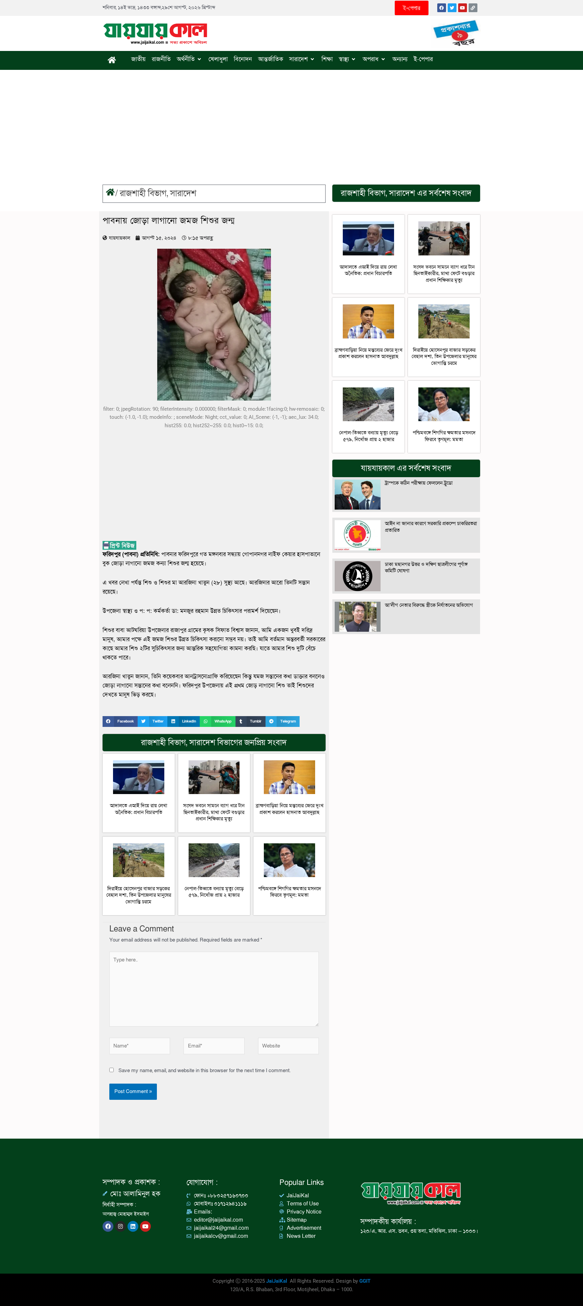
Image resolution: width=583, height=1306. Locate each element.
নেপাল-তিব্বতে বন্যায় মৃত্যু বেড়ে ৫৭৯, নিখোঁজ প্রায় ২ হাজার (214, 892)
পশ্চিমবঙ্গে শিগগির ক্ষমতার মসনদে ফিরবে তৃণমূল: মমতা (289, 892)
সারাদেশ (183, 193)
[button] (120, 721)
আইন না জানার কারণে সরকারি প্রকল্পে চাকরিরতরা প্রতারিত (431, 527)
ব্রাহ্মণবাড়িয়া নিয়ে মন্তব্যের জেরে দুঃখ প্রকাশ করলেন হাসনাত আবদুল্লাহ (290, 809)
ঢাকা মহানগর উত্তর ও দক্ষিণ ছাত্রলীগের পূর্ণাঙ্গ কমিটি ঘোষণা (426, 567)
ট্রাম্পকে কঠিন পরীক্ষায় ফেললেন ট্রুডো (419, 483)
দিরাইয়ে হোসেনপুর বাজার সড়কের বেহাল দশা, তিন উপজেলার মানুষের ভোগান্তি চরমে (138, 895)
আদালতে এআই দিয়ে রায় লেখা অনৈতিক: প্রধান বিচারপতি (138, 809)
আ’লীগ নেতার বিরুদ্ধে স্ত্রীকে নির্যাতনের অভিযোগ (429, 605)
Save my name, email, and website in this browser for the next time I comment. (204, 1070)
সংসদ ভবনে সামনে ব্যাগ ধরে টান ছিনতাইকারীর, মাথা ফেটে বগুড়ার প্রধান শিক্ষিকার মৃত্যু (214, 812)
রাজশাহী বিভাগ (143, 193)
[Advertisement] (291, 120)
